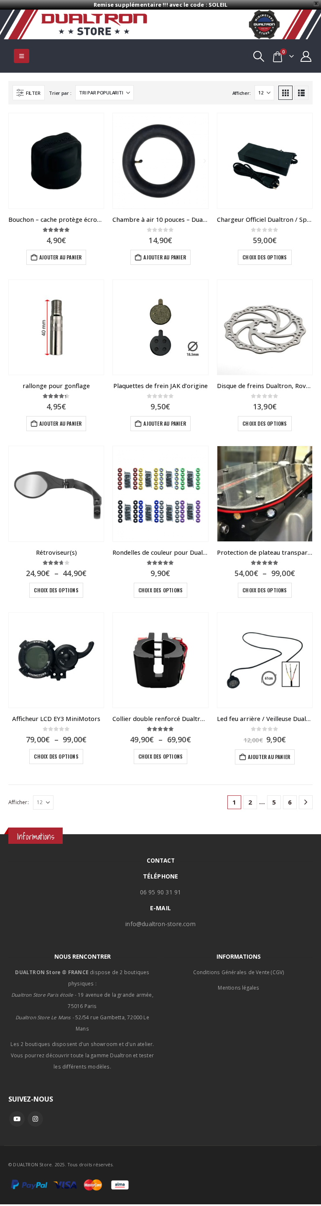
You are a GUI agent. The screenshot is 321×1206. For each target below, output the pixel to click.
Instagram (35, 1119)
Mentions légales (238, 987)
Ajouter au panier (60, 257)
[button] (21, 56)
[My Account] (306, 56)
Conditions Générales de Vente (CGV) (239, 972)
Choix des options (264, 257)
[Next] (306, 802)
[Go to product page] (56, 160)
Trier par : (60, 93)
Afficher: (241, 93)
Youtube (17, 1119)
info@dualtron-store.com (160, 924)
